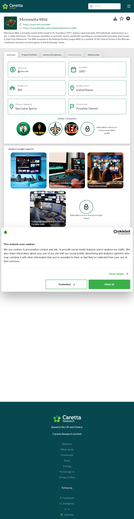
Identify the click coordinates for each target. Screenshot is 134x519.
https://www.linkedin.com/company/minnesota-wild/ (50, 28)
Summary (11, 55)
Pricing (67, 466)
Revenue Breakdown (52, 55)
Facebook (68, 497)
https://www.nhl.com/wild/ (36, 24)
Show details (116, 273)
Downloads (67, 454)
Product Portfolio (29, 55)
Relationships (94, 55)
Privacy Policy (67, 477)
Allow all (109, 284)
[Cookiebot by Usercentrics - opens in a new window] (116, 232)
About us (67, 443)
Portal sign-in (67, 471)
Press (67, 460)
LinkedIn (69, 514)
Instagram (68, 503)
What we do (67, 449)
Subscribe (101, 127)
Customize (65, 284)
